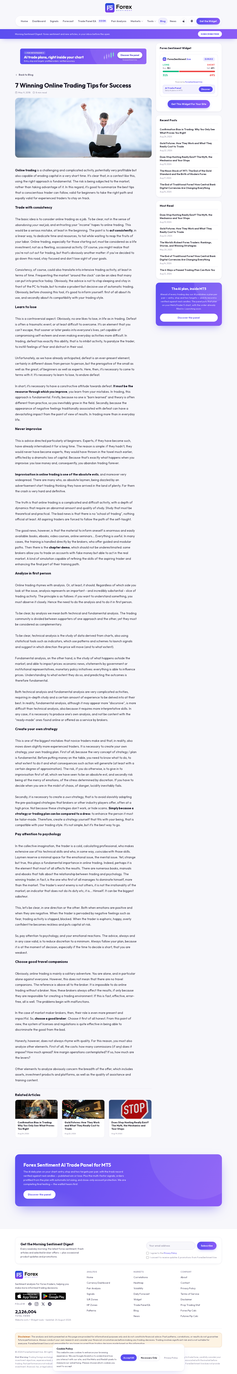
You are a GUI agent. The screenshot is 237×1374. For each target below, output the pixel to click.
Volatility (138, 1288)
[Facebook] (30, 1304)
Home (24, 21)
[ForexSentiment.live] (118, 7)
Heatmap (138, 1282)
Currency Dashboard (98, 1282)
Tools (150, 21)
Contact (185, 1282)
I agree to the (163, 1253)
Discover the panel (189, 317)
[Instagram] (36, 1304)
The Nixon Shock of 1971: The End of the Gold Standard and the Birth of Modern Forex (185, 172)
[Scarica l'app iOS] (183, 21)
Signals (54, 21)
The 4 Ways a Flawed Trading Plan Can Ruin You (187, 270)
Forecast (68, 21)
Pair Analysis (118, 21)
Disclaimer (186, 1299)
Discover (205, 89)
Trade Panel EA (91, 21)
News (173, 21)
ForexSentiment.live (193, 82)
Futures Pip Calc (189, 1316)
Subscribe (207, 1245)
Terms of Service (190, 1293)
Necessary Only (149, 1357)
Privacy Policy (170, 1253)
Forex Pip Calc (188, 1310)
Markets (136, 21)
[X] (43, 1304)
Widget (138, 1299)
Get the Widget (208, 21)
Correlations (141, 1277)
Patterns (91, 1310)
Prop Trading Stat (190, 1305)
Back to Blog (26, 74)
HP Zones (92, 1305)
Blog (163, 21)
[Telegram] (50, 1304)
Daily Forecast (142, 1293)
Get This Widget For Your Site (188, 104)
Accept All (128, 1357)
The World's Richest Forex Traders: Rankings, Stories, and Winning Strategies (186, 244)
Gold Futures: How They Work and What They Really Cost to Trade (82, 1126)
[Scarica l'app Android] (191, 21)
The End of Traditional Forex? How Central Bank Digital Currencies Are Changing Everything (187, 186)
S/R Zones (92, 1299)
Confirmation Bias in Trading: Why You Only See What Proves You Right (36, 1126)
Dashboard (39, 21)
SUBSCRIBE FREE (210, 34)
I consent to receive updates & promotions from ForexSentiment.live (183, 1257)
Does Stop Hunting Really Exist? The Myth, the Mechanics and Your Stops (130, 1126)
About (184, 1277)
